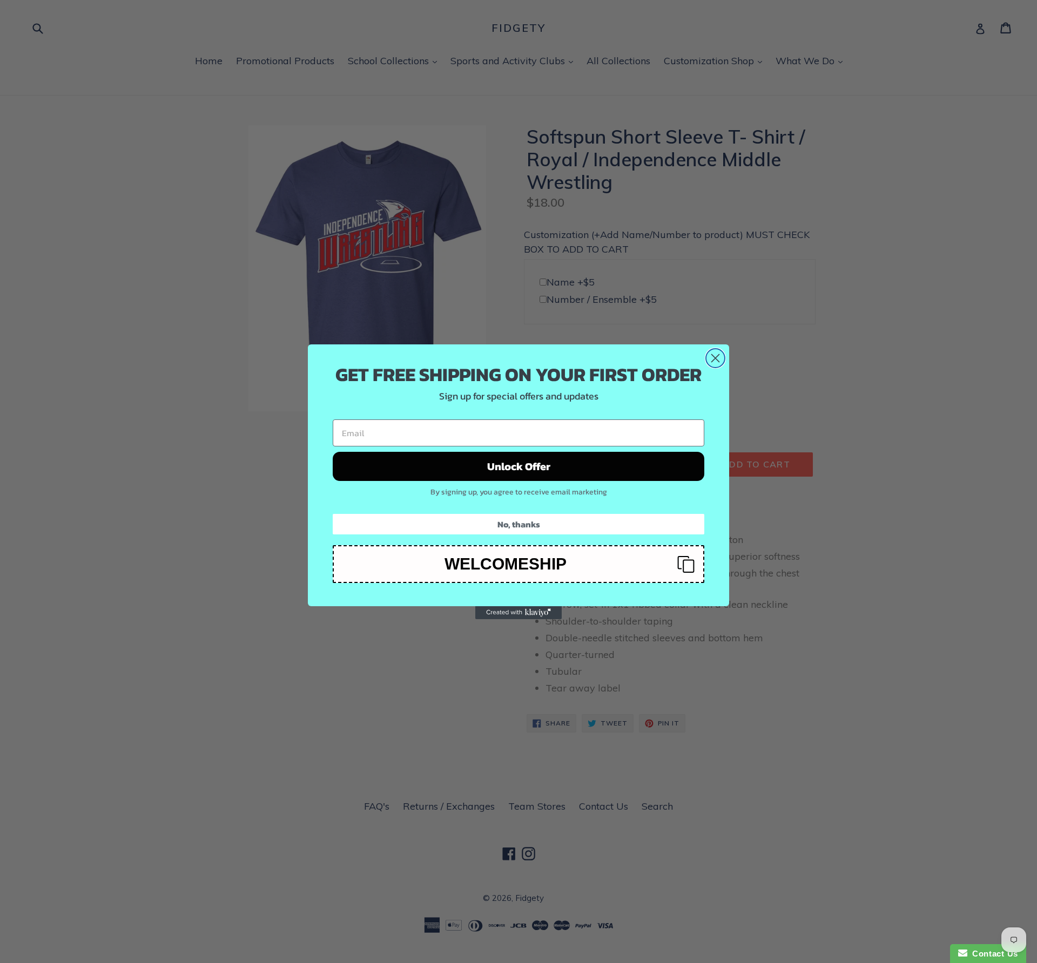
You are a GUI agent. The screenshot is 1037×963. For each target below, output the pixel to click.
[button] (518, 564)
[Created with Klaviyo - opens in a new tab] (518, 612)
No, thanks (518, 524)
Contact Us (992, 953)
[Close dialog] (715, 358)
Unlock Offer (518, 466)
